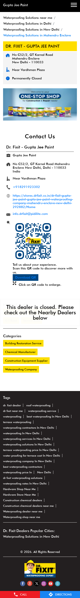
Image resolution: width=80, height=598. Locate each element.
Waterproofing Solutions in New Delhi (31, 536)
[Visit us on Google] (30, 583)
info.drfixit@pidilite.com (30, 214)
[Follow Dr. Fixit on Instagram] (44, 583)
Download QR (25, 277)
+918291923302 (26, 187)
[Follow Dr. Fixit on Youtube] (51, 583)
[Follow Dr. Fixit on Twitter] (37, 583)
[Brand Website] (58, 583)
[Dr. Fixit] (40, 576)
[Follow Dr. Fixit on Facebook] (23, 583)
